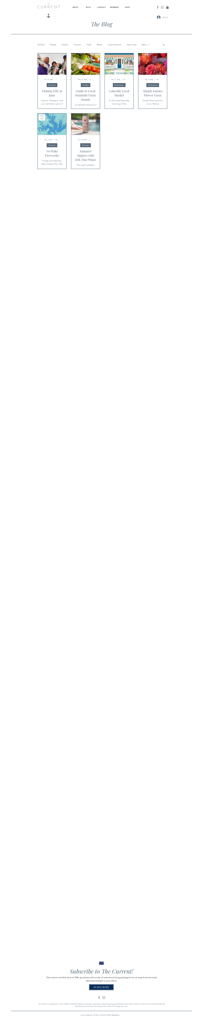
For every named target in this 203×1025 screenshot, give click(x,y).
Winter (99, 45)
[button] (167, 7)
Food (89, 45)
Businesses (119, 85)
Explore (65, 45)
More (144, 45)
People (53, 45)
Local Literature (114, 45)
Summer (52, 85)
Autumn (77, 45)
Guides (85, 85)
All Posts (41, 45)
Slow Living (131, 45)
